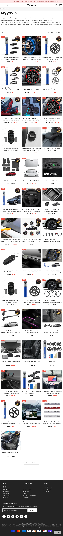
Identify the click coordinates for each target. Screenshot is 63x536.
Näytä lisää (31, 467)
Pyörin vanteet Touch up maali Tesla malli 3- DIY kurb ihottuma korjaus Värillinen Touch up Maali (31, 301)
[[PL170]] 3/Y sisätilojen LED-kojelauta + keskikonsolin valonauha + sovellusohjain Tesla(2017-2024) (31, 332)
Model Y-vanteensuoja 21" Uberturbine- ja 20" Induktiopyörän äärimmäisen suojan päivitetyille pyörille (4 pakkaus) (52, 240)
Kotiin (1, 8)
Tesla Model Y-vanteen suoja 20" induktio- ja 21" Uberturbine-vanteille (31, 58)
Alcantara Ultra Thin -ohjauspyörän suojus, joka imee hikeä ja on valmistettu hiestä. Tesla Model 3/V (31, 210)
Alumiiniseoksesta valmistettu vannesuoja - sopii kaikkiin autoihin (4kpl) (52, 119)
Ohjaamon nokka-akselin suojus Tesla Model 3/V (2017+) (52, 180)
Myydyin (7, 8)
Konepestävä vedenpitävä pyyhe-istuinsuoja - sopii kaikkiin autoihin (11, 453)
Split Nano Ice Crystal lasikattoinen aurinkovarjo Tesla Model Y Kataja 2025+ (11, 362)
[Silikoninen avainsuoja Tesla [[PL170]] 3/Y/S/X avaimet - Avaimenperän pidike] (11, 258)
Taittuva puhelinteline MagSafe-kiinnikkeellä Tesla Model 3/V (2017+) (31, 119)
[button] (2, 33)
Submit (32, 510)
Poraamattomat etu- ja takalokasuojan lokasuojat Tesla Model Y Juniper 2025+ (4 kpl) (52, 332)
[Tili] (56, 5)
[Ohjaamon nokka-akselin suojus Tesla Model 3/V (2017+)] (52, 167)
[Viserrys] (25, 516)
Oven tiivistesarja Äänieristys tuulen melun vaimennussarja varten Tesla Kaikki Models (31, 240)
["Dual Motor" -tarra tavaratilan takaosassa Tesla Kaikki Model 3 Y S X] (52, 410)
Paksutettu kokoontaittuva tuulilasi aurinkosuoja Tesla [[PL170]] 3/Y (31, 180)
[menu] (2, 5)
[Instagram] (8, 516)
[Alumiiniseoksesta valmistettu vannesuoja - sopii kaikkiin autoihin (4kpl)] (52, 106)
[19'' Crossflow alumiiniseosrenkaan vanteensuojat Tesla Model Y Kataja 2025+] (52, 258)
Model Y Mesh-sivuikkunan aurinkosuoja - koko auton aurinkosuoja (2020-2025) (11, 149)
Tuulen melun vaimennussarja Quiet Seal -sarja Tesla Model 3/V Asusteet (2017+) (11, 240)
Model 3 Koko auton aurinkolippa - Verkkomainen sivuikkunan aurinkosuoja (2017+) (11, 301)
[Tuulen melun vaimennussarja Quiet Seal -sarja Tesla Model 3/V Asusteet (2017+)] (11, 228)
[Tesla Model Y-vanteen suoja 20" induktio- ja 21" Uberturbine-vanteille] (31, 45)
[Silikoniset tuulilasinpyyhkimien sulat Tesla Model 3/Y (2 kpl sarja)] (31, 410)
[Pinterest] (12, 516)
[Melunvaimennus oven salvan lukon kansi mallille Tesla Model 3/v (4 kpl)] (31, 137)
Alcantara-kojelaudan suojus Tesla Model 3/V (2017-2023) (31, 271)
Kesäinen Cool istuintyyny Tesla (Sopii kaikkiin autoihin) (31, 362)
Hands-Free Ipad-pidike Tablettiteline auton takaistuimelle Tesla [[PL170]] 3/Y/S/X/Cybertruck (52, 392)
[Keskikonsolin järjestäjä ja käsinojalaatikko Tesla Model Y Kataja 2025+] (52, 197)
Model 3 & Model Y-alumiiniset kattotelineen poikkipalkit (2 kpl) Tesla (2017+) (11, 332)
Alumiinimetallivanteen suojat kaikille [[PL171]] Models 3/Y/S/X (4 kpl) (31, 89)
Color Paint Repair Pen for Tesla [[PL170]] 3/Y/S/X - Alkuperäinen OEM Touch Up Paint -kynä (10, 58)
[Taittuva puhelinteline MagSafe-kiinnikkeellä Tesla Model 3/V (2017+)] (31, 106)
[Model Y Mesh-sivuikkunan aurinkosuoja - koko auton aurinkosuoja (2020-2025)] (11, 137)
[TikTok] (17, 516)
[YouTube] (21, 516)
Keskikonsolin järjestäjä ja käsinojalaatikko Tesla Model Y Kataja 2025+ (52, 210)
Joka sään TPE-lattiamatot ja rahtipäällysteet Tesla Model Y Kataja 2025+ (11, 180)
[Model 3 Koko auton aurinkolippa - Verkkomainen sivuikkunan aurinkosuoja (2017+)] (11, 288)
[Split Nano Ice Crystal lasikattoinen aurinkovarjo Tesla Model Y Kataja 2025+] (11, 349)
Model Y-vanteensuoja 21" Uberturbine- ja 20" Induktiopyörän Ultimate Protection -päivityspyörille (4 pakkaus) (52, 301)
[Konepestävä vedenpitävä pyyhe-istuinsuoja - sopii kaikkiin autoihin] (11, 440)
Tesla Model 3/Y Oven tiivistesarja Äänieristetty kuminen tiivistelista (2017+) (11, 119)
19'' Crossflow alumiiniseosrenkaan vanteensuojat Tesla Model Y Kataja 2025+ (52, 271)
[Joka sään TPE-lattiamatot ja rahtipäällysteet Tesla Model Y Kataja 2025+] (11, 167)
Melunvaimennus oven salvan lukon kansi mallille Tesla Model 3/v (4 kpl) (31, 149)
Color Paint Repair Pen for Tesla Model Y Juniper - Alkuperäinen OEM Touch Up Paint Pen (11, 210)
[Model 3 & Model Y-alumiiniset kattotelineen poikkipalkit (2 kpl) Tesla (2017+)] (11, 319)
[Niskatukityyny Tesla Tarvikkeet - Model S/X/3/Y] (52, 137)
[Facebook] (4, 516)
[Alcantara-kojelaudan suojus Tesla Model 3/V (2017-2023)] (31, 258)
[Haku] (7, 5)
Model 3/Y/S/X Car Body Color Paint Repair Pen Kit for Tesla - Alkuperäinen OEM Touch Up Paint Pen (31, 392)
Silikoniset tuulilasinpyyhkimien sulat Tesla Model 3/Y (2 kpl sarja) (31, 422)
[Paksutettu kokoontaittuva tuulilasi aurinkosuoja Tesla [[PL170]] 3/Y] (31, 167)
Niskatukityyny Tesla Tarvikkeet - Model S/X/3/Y (52, 149)
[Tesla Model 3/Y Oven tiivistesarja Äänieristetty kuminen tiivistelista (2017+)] (11, 106)
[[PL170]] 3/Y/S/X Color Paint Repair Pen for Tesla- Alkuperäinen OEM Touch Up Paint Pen (11, 89)
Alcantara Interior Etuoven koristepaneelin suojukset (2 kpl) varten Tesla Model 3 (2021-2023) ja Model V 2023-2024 (10, 392)
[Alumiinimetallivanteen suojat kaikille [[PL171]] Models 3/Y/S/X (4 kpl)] (31, 76)
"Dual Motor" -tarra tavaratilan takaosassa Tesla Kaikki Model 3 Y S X (52, 423)
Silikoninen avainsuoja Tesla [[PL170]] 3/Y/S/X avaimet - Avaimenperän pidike (10, 271)
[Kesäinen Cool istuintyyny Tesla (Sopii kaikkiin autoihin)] (31, 349)
